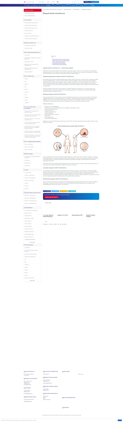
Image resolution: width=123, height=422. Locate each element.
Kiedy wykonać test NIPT (29, 61)
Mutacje (26, 275)
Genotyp (26, 267)
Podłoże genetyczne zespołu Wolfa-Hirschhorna (61, 60)
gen (60, 224)
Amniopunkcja (27, 160)
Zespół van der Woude (29, 228)
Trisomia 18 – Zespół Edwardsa (30, 177)
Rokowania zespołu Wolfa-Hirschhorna (60, 64)
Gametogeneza (27, 247)
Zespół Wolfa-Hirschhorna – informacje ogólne (60, 59)
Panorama (26, 92)
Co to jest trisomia (28, 172)
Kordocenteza (27, 165)
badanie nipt (45, 224)
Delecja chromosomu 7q (29, 236)
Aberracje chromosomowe (29, 277)
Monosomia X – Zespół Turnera (30, 195)
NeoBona (26, 84)
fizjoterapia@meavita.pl (28, 393)
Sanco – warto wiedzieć (29, 144)
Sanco (26, 94)
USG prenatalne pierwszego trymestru (31, 22)
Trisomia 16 (26, 185)
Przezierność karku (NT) (29, 30)
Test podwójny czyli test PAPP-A (30, 45)
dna (58, 224)
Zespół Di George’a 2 (28, 226)
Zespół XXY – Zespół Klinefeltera (30, 198)
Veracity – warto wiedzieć (29, 146)
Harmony (26, 78)
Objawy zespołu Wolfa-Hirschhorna (59, 61)
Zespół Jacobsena (28, 223)
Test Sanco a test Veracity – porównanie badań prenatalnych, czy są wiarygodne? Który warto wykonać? (32, 127)
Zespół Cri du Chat (28, 213)
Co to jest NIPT (27, 55)
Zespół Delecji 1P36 (28, 215)
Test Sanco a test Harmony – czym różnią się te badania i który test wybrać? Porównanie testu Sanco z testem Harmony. (32, 136)
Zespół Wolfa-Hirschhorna (30, 239)
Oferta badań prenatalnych (29, 13)
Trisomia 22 (27, 188)
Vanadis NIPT (27, 102)
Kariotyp (26, 272)
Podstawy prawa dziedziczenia (30, 256)
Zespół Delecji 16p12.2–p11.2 (29, 231)
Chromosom (27, 264)
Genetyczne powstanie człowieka (30, 254)
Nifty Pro (26, 89)
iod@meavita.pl (46, 390)
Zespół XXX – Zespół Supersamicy (31, 200)
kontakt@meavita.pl (94, 2)
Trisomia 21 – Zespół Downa (29, 175)
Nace (25, 81)
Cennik (44, 398)
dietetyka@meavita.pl (28, 401)
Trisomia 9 (26, 183)
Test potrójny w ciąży (28, 48)
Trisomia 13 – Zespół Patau (29, 180)
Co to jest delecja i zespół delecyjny (31, 210)
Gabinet (44, 397)
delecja (55, 224)
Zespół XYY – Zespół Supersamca (30, 203)
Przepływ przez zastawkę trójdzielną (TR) (32, 35)
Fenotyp (26, 269)
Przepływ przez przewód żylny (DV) (31, 38)
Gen (25, 259)
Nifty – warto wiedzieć (28, 149)
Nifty (25, 86)
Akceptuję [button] (119, 420)
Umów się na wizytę (51, 197)
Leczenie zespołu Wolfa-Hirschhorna (59, 63)
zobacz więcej (32, 242)
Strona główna (45, 396)
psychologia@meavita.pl (47, 383)
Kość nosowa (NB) (28, 33)
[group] (49, 212)
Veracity (26, 100)
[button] (97, 203)
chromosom (51, 224)
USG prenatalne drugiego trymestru (31, 25)
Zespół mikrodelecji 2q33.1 (29, 234)
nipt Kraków (64, 224)
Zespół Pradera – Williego (29, 218)
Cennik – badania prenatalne (30, 15)
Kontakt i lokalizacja (46, 399)
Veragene (26, 97)
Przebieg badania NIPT (29, 71)
